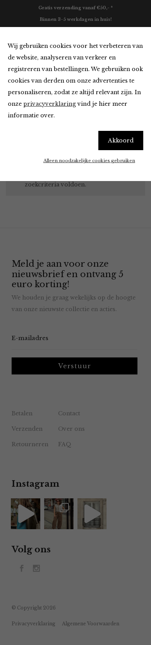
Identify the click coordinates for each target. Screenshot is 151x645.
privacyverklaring (49, 103)
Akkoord (121, 140)
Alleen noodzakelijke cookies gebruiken (89, 160)
